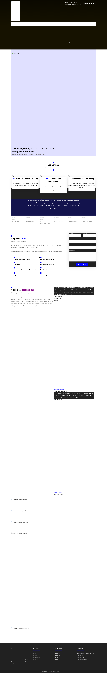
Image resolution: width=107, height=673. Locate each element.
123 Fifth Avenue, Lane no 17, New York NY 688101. (86, 654)
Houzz (57, 659)
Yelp (57, 657)
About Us (36, 653)
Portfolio (36, 655)
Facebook (58, 655)
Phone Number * (72, 245)
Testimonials (37, 657)
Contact (36, 659)
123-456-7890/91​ (81, 657)
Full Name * (71, 233)
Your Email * (85, 233)
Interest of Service (72, 239)
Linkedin (58, 653)
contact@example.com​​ (83, 659)
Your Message (72, 250)
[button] (93, 24)
